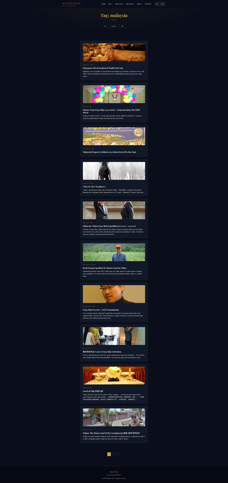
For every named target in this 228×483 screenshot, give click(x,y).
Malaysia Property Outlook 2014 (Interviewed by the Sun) (109, 152)
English (113, 26)
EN (157, 4)
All (105, 26)
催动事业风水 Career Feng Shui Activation (102, 351)
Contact (148, 4)
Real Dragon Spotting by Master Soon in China (104, 268)
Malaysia (130, 4)
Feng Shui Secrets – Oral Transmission (101, 309)
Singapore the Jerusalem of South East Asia (103, 68)
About (139, 4)
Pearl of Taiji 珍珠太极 (93, 391)
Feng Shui (119, 4)
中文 (162, 4)
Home (103, 4)
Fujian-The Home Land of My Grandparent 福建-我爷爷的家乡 (111, 433)
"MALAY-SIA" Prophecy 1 (94, 186)
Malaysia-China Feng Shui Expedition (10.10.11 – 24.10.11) (109, 226)
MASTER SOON (71, 4)
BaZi (110, 4)
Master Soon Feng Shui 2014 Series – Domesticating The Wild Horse (111, 111)
